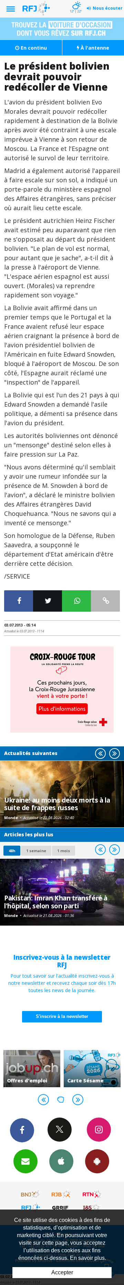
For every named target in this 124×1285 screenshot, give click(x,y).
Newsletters (25, 1161)
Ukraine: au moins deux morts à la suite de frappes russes (57, 804)
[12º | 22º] (75, 0)
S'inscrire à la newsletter (62, 1016)
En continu (33, 47)
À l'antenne (94, 47)
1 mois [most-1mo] (63, 850)
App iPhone (61, 1161)
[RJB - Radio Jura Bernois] (61, 1194)
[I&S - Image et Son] (92, 1207)
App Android (97, 1161)
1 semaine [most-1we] (36, 850)
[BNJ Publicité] (30, 1194)
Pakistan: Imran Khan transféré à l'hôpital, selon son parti (55, 902)
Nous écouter (108, 8)
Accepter (62, 1272)
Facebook (22, 1130)
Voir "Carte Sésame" (92, 1068)
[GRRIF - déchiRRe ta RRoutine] (61, 1207)
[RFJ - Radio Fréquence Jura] (30, 1207)
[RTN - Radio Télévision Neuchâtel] (92, 1194)
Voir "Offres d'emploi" (31, 1068)
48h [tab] (12, 850)
